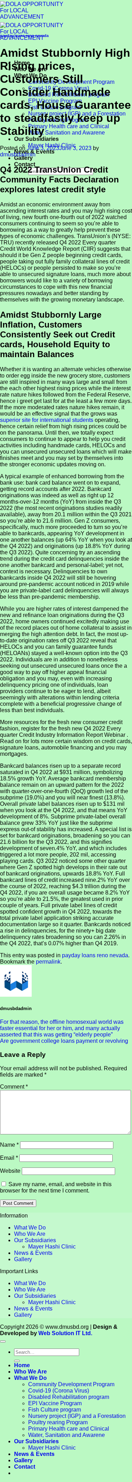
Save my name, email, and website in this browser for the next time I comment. (56, 1187)
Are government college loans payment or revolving (64, 1041)
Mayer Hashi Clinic (52, 1247)
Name (9, 1145)
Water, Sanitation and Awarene (66, 133)
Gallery (23, 158)
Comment (14, 1087)
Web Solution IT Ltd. (65, 1333)
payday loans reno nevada (24, 35)
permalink (48, 962)
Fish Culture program (54, 1410)
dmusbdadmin (18, 154)
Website (10, 1171)
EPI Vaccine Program (55, 1403)
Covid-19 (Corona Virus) (58, 1391)
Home (22, 1365)
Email (9, 1158)
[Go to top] (3, 1341)
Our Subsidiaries (36, 139)
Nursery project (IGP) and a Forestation (77, 1416)
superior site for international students (46, 420)
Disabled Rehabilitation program (68, 1397)
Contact (24, 164)
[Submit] (17, 1361)
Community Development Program (71, 1384)
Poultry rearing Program (58, 1422)
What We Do (30, 1228)
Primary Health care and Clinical (68, 126)
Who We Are (29, 1234)
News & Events (33, 1253)
